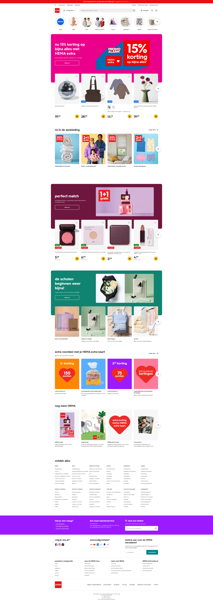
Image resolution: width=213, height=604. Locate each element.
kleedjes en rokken (77, 481)
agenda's (91, 504)
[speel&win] (93, 428)
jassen (73, 483)
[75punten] (119, 377)
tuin (107, 504)
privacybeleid (107, 584)
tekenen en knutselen (147, 497)
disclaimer (116, 584)
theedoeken (58, 497)
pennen (91, 499)
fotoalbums (109, 494)
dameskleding (93, 476)
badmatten (127, 476)
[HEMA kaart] (119, 428)
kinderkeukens (145, 504)
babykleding (58, 469)
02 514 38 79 (93, 524)
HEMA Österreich (147, 570)
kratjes (108, 483)
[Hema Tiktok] (63, 544)
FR (55, 5)
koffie (56, 506)
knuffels (143, 506)
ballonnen (75, 497)
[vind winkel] (156, 528)
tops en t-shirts (76, 476)
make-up (126, 497)
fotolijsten (109, 473)
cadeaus (74, 499)
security (124, 584)
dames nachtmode (94, 471)
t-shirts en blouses (60, 478)
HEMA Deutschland (148, 568)
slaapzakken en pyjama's (61, 473)
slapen (56, 570)
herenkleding (92, 481)
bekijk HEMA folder (89, 568)
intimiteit (126, 506)
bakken (57, 504)
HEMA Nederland (147, 563)
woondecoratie (110, 469)
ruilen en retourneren (62, 528)
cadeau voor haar (77, 504)
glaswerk (57, 494)
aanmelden (152, 552)
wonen (57, 573)
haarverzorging (128, 504)
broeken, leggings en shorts (62, 476)
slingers (74, 494)
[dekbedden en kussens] (67, 151)
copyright (132, 584)
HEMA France (146, 566)
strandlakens (127, 478)
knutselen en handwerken (113, 492)
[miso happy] (119, 324)
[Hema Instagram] (59, 544)
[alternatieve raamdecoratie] (119, 151)
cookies (156, 584)
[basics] (67, 324)
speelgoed (75, 506)
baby (56, 563)
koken (56, 502)
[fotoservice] (146, 428)
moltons (143, 478)
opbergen (109, 476)
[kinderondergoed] (146, 151)
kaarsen (108, 471)
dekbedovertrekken (146, 471)
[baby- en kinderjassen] (93, 151)
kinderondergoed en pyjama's (80, 471)
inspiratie (86, 575)
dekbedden (144, 476)
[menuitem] (55, 5)
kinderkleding (76, 469)
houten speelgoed (146, 499)
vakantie (108, 502)
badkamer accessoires (130, 471)
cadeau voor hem (77, 502)
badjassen (126, 473)
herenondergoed (94, 483)
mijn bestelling (60, 524)
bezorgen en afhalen (62, 526)
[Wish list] (152, 10)
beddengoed (144, 469)
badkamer (57, 568)
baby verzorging (59, 483)
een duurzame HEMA (117, 568)
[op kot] (146, 324)
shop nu (106, 58)
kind (56, 566)
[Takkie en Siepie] (93, 324)
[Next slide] (158, 88)
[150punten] (67, 377)
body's (56, 471)
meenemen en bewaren (61, 499)
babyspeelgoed (145, 494)
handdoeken (127, 469)
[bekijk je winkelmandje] (156, 10)
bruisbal (126, 481)
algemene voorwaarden (144, 584)
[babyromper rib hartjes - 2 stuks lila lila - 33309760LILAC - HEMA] (113, 107)
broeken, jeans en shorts (78, 473)
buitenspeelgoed (145, 502)
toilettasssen (127, 502)
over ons (113, 563)
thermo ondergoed (111, 499)
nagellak (126, 499)
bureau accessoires (94, 502)
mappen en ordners (94, 506)
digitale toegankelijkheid (94, 584)
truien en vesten (76, 478)
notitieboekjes (93, 494)
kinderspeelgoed (145, 492)
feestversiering (76, 492)
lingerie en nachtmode (95, 469)
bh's (90, 473)
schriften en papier (94, 492)
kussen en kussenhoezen (113, 481)
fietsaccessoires (110, 506)
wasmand (126, 483)
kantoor (57, 575)
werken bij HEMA (116, 566)
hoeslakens (144, 473)
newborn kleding (59, 481)
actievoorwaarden (89, 570)
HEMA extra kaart (89, 566)
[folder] (67, 428)
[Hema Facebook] (56, 544)
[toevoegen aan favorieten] (76, 76)
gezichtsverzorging (129, 494)
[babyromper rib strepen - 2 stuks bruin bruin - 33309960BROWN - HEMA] (109, 107)
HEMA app (87, 563)
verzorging (127, 492)
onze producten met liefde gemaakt (121, 570)
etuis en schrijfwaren (94, 497)
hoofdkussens (144, 481)
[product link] (67, 89)
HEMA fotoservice (89, 573)
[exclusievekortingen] (146, 377)
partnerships (114, 573)
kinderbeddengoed (146, 483)
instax (108, 497)
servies (57, 492)
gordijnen (109, 478)
